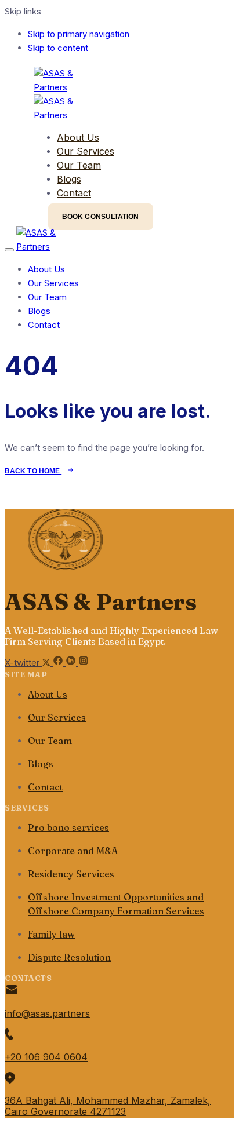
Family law (51, 934)
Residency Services (71, 874)
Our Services (85, 151)
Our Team (79, 165)
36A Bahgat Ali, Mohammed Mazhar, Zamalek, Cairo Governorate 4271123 (108, 1106)
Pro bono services (68, 827)
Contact (74, 193)
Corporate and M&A (73, 850)
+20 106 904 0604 (46, 1057)
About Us (78, 137)
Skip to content (58, 47)
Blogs (69, 179)
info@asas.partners (47, 1013)
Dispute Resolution (69, 957)
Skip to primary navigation (78, 33)
